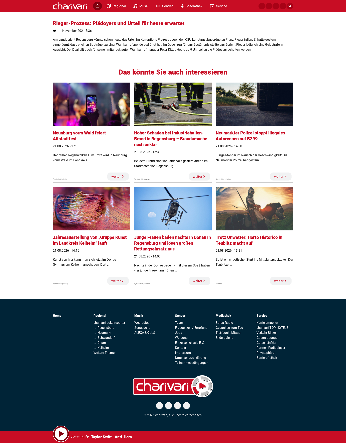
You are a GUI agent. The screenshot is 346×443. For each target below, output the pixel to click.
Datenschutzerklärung (190, 358)
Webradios (141, 323)
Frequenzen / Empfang (191, 328)
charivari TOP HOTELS (272, 328)
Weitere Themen (105, 353)
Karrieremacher (267, 323)
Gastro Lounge (266, 338)
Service (261, 316)
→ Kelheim (101, 348)
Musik (138, 316)
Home (57, 316)
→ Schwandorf (104, 338)
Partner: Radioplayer (270, 348)
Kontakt (180, 348)
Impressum (183, 353)
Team (179, 323)
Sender (180, 316)
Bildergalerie (224, 338)
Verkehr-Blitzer (266, 333)
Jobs (178, 333)
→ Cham (100, 343)
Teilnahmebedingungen (191, 363)
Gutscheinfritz (266, 343)
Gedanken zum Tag (229, 328)
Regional (100, 316)
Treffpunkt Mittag (228, 333)
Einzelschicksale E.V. (189, 343)
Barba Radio (224, 323)
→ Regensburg (104, 328)
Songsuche (142, 328)
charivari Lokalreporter (109, 323)
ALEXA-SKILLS (144, 333)
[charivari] (70, 5)
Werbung (181, 338)
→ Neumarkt (102, 333)
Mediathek (223, 316)
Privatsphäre (265, 353)
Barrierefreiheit (266, 358)
